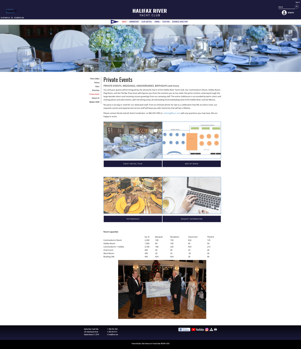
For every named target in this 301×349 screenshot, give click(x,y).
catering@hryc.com (171, 113)
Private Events (94, 94)
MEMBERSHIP (134, 21)
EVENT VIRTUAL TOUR (132, 164)
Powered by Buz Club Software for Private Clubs (146, 343)
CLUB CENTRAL (146, 21)
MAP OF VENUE (191, 164)
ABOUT (124, 21)
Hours (97, 86)
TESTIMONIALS (132, 219)
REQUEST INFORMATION (191, 219)
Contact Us (95, 98)
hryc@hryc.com (113, 334)
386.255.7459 (113, 329)
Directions (95, 90)
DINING (157, 21)
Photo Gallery (94, 78)
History (96, 82)
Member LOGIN (94, 102)
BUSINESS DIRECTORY (180, 21)
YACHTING (166, 21)
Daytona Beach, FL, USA (10, 11)
